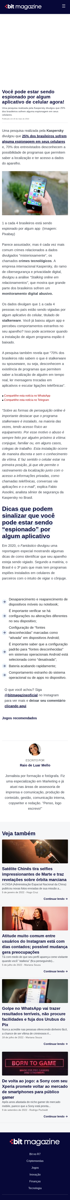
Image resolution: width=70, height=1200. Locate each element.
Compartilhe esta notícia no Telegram (25, 399)
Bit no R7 (35, 1154)
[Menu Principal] (63, 6)
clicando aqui (15, 706)
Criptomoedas (35, 1160)
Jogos (35, 1167)
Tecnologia (35, 1188)
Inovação (35, 1174)
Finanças (35, 1181)
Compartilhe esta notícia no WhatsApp (26, 395)
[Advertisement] (35, 51)
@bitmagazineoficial (21, 695)
